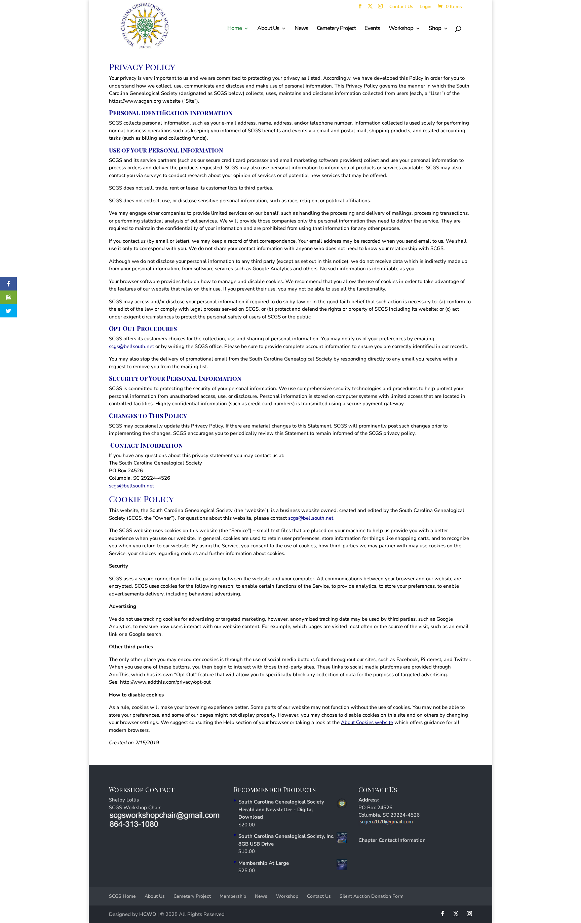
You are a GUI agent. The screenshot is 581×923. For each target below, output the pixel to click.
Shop (435, 29)
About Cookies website (367, 722)
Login (425, 7)
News (301, 29)
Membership (233, 896)
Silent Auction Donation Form (371, 896)
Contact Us (401, 7)
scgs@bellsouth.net (131, 346)
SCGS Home (122, 896)
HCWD (147, 914)
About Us (155, 896)
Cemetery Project (336, 29)
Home (234, 29)
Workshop (401, 29)
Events (372, 29)
